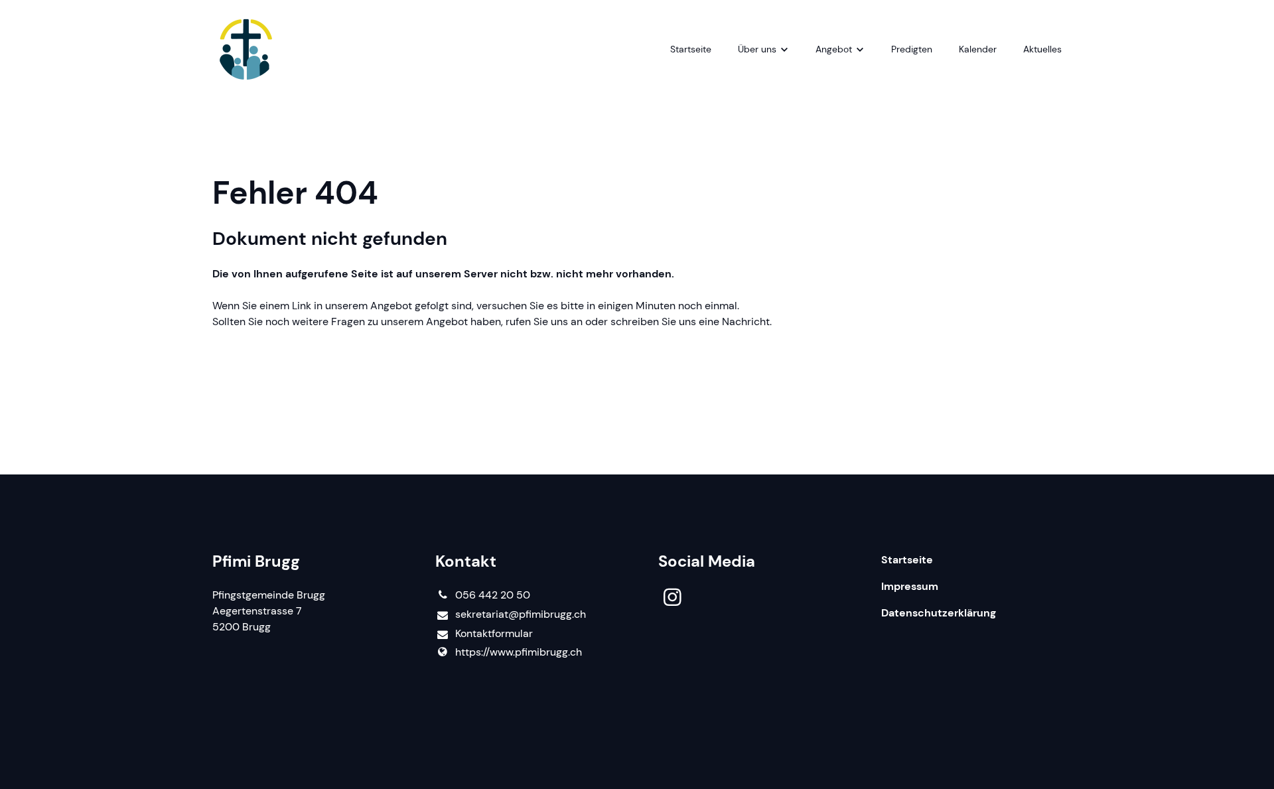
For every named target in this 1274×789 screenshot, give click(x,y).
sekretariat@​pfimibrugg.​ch (520, 614)
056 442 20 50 (492, 595)
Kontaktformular (494, 633)
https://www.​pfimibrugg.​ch (518, 652)
